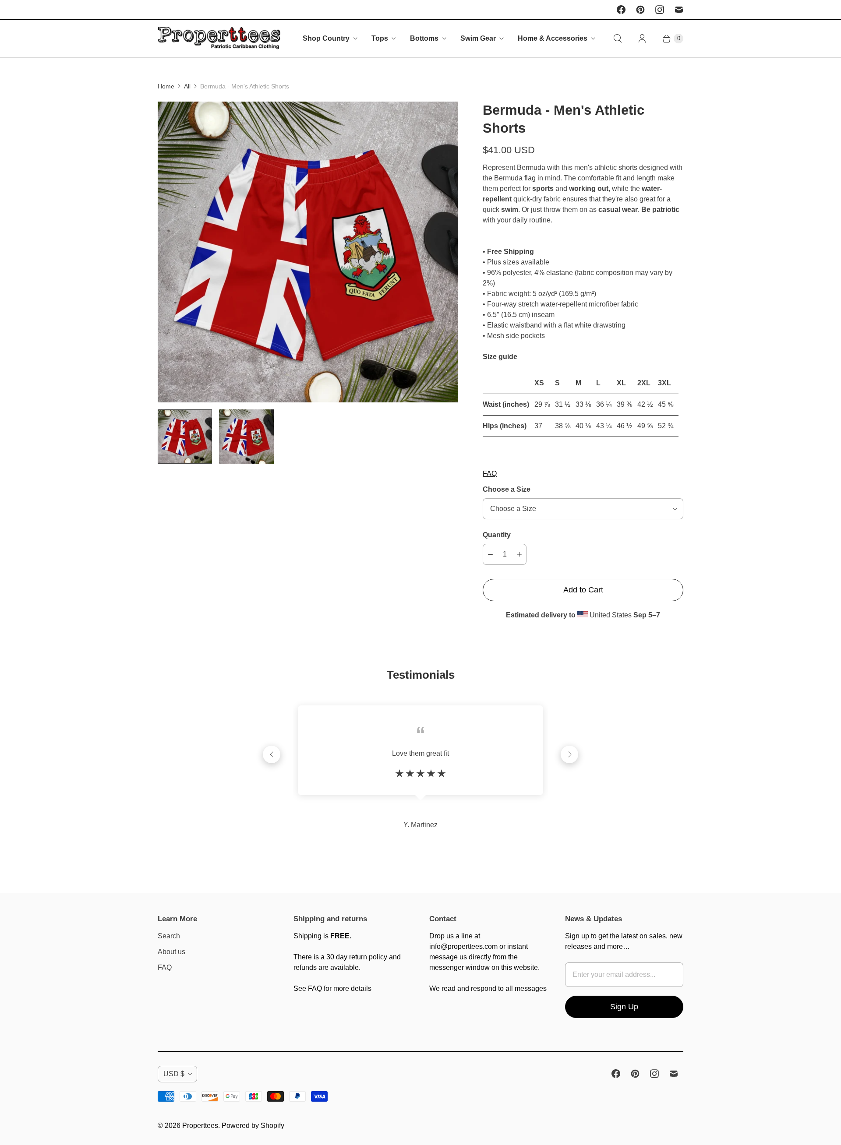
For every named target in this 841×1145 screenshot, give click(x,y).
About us (171, 951)
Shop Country (326, 38)
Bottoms (424, 38)
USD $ (173, 1074)
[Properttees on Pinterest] (640, 9)
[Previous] (271, 754)
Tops (379, 38)
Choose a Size (506, 489)
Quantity (497, 535)
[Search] (617, 38)
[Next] (569, 754)
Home (166, 86)
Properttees (200, 1125)
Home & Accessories (552, 38)
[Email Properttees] (679, 9)
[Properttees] (219, 38)
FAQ (490, 473)
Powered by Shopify (253, 1125)
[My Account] (642, 38)
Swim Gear (478, 38)
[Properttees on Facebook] (621, 9)
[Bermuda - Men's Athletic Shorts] (308, 252)
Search (169, 936)
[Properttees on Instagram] (659, 9)
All (187, 86)
